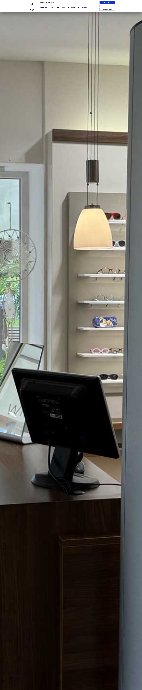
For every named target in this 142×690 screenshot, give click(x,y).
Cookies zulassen (107, 2)
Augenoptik (66, 358)
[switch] (57, 7)
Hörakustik (76, 358)
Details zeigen (84, 7)
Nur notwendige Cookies (107, 9)
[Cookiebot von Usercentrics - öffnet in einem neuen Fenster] (32, 10)
